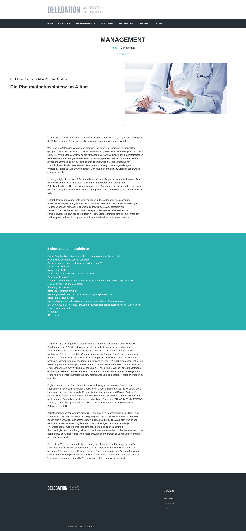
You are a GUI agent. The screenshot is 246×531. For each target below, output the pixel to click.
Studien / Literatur (85, 23)
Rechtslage (64, 23)
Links (166, 509)
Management (107, 23)
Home (50, 23)
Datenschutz (169, 503)
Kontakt (157, 23)
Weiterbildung (126, 23)
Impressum (168, 498)
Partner (144, 23)
